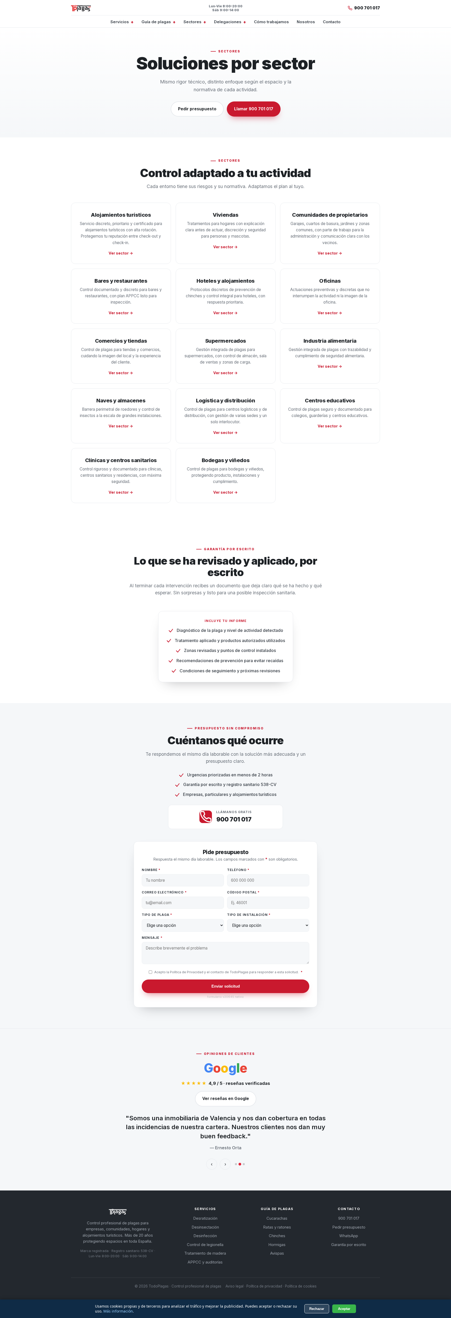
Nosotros (306, 21)
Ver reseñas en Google (225, 1098)
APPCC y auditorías (205, 1262)
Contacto (332, 21)
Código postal (243, 892)
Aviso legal (234, 1286)
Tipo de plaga (157, 915)
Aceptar (344, 1309)
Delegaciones (227, 21)
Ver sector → (121, 253)
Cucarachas (276, 1218)
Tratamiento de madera (205, 1253)
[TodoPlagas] (81, 8)
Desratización (205, 1218)
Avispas (277, 1253)
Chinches (277, 1236)
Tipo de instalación (249, 915)
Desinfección (205, 1236)
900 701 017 (348, 1218)
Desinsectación (205, 1227)
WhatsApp (348, 1236)
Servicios (119, 21)
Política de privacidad (264, 1286)
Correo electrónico (164, 892)
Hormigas (277, 1244)
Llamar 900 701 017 (253, 108)
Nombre (151, 870)
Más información (118, 1311)
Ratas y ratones (277, 1227)
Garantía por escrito (348, 1244)
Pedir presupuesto (197, 108)
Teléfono (238, 870)
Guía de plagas (156, 21)
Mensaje (152, 938)
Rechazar (316, 1309)
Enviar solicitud (225, 986)
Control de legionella (205, 1244)
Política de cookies (301, 1286)
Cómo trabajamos (271, 21)
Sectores (192, 21)
